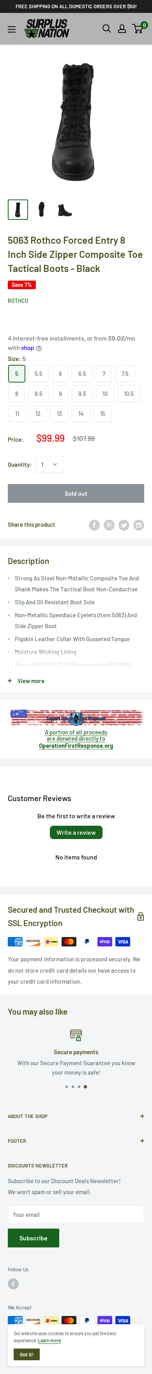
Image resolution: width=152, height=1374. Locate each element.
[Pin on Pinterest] (109, 524)
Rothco (18, 300)
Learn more (49, 1340)
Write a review (76, 832)
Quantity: (20, 464)
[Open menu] (12, 29)
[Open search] (107, 28)
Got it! (27, 1354)
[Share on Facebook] (94, 524)
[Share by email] (138, 524)
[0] (138, 28)
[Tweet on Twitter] (123, 524)
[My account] (122, 28)
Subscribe (33, 1238)
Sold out (76, 493)
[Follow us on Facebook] (13, 1283)
